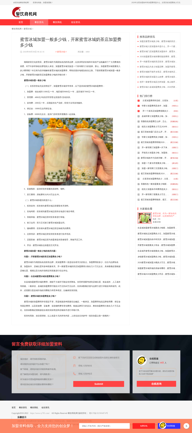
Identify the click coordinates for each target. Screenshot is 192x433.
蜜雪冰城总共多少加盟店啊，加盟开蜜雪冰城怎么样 (162, 67)
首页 (21, 22)
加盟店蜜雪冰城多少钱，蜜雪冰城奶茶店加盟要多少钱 (163, 41)
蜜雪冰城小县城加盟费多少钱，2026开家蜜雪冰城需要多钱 (165, 87)
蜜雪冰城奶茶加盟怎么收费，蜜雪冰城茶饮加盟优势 (162, 77)
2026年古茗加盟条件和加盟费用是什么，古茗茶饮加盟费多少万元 (155, 3)
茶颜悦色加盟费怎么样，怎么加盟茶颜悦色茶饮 (155, 121)
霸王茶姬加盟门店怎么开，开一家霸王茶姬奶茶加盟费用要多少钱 (155, 132)
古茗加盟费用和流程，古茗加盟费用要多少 (157, 101)
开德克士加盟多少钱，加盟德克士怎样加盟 (156, 153)
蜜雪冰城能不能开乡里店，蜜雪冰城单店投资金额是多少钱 (165, 72)
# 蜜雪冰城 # (61, 52)
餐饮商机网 (17, 29)
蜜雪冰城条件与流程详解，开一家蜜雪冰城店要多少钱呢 (155, 158)
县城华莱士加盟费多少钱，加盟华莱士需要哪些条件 (156, 116)
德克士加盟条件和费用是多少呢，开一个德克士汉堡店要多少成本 (156, 189)
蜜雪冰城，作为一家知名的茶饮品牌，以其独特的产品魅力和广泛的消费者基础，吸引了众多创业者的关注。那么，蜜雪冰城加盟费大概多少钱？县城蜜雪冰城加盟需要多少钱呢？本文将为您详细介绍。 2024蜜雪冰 (164, 214)
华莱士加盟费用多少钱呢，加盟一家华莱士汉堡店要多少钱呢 (156, 137)
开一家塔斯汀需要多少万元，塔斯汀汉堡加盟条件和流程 (156, 194)
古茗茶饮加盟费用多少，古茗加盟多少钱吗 (157, 179)
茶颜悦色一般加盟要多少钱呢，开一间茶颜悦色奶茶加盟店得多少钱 (155, 184)
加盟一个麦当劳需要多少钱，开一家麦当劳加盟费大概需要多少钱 (156, 163)
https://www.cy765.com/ (40, 413)
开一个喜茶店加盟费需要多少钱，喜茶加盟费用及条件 (157, 111)
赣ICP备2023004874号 (98, 413)
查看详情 (157, 222)
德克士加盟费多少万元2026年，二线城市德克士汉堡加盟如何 (156, 127)
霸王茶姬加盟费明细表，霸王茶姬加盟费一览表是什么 (155, 200)
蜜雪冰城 (28, 29)
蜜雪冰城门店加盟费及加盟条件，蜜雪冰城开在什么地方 (164, 51)
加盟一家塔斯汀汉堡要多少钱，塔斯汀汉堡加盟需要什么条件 (156, 168)
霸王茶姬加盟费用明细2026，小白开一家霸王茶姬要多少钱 (155, 142)
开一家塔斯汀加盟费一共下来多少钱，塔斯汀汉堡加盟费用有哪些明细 (156, 147)
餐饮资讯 (39, 22)
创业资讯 (75, 22)
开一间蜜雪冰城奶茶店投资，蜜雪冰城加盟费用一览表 (163, 62)
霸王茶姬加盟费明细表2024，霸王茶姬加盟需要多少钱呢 (155, 174)
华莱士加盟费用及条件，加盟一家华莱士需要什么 (156, 106)
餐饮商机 (57, 22)
